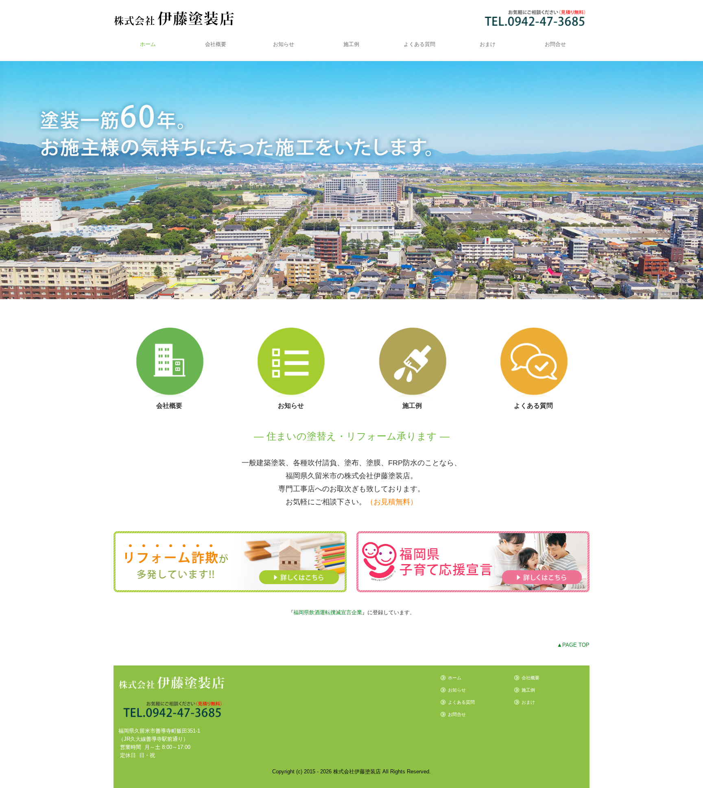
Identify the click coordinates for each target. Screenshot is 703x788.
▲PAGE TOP (573, 645)
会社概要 (215, 44)
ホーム (148, 44)
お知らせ (283, 44)
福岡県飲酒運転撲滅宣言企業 (327, 612)
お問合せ (555, 44)
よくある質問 (419, 44)
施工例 (351, 44)
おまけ (488, 44)
